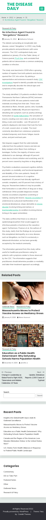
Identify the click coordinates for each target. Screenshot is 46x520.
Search (6, 392)
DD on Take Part (10, 476)
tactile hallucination (21, 116)
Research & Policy (9, 28)
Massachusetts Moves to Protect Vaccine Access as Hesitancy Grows (22, 312)
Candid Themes (24, 514)
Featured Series (10, 480)
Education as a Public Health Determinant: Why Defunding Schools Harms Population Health (21, 355)
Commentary (9, 472)
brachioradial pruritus (10, 210)
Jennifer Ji (24, 363)
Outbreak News (8, 307)
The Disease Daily (19, 6)
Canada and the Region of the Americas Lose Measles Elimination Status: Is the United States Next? (23, 441)
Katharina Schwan (26, 39)
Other (6, 484)
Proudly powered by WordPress (16, 511)
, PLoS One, (18, 58)
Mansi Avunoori (24, 317)
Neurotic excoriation (33, 198)
